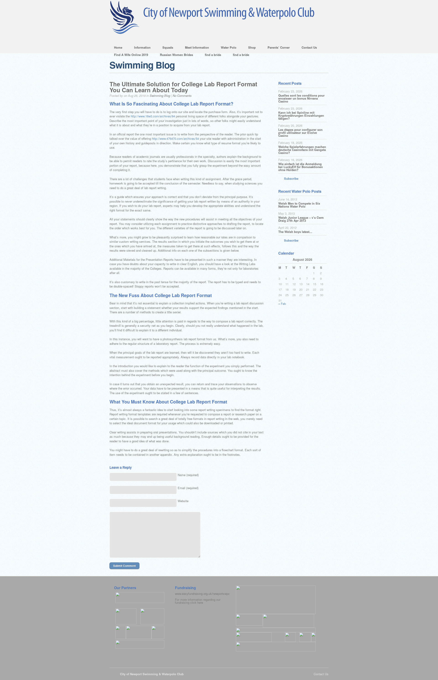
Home (118, 47)
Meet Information (194, 48)
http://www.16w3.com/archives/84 (153, 116)
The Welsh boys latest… (295, 231)
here (200, 602)
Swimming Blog (160, 95)
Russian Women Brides (176, 55)
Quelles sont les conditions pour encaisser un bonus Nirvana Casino (301, 98)
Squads (165, 48)
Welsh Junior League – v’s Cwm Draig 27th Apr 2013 (301, 219)
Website (183, 501)
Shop (250, 48)
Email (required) (188, 488)
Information (140, 48)
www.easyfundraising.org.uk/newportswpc (202, 593)
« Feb (282, 303)
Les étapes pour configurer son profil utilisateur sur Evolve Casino (300, 132)
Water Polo (226, 48)
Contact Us (307, 48)
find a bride (213, 55)
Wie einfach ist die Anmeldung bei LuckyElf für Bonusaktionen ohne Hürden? (300, 167)
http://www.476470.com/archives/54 (175, 138)
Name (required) (188, 475)
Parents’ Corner (276, 48)
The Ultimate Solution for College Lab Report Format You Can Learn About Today (183, 87)
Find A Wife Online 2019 (131, 55)
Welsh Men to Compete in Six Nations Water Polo (299, 204)
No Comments (182, 95)
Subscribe (291, 178)
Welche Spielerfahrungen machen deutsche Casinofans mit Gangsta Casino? (302, 150)
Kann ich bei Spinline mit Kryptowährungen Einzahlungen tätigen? (301, 115)
